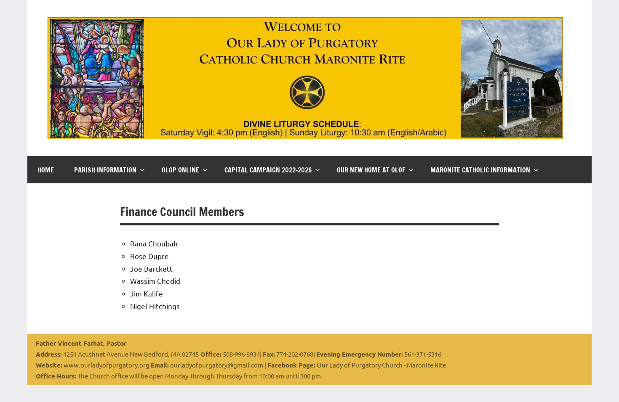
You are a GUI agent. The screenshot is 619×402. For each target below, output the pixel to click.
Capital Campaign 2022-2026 (268, 170)
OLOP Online (180, 170)
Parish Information (105, 170)
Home (45, 170)
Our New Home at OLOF (371, 170)
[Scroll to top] (601, 384)
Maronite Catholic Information (480, 170)
